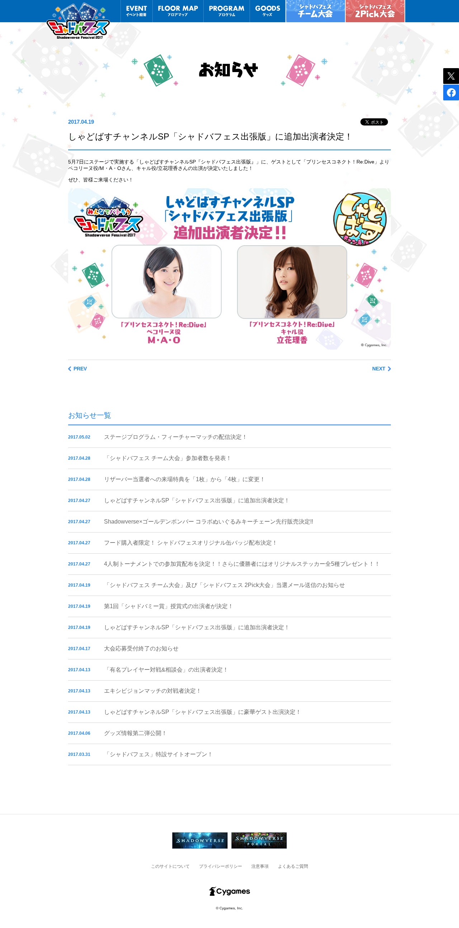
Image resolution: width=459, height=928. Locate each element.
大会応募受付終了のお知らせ (141, 648)
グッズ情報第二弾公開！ (135, 733)
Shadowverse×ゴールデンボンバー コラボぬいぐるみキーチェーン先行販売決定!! (208, 522)
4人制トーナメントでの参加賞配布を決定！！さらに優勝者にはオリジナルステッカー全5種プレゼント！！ (242, 564)
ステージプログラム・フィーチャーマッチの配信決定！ (175, 437)
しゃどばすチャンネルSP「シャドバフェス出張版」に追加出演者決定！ (197, 500)
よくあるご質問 (293, 866)
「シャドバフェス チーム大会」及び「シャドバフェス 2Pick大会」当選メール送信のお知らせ (224, 585)
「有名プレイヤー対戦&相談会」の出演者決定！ (166, 670)
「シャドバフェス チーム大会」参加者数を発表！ (168, 458)
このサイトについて (170, 866)
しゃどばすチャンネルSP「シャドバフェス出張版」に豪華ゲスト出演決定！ (202, 712)
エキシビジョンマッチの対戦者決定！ (153, 691)
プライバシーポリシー (220, 866)
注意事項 (260, 866)
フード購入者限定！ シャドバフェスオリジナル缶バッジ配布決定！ (191, 543)
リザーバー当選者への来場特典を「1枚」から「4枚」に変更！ (184, 479)
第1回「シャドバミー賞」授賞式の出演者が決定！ (168, 606)
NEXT (378, 368)
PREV (80, 368)
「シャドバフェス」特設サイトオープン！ (158, 754)
